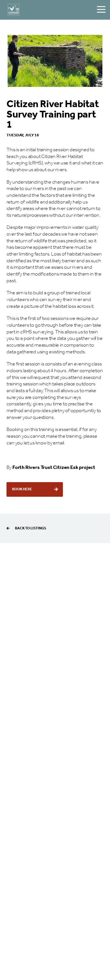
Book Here (22, 489)
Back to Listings (30, 528)
